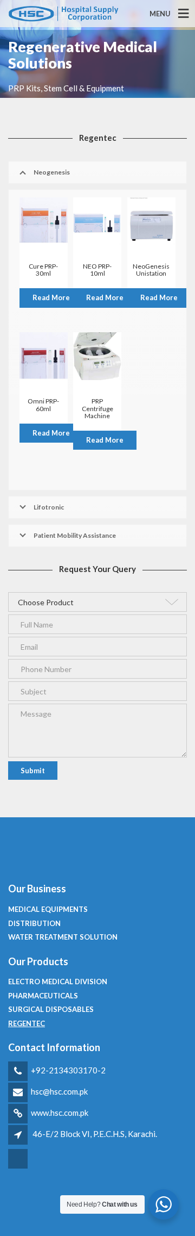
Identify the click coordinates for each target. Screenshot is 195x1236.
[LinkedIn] (18, 1167)
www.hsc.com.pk (59, 1112)
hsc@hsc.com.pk (59, 1091)
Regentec (26, 1023)
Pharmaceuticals (43, 995)
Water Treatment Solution (63, 937)
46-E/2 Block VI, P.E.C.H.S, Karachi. (94, 1134)
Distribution (34, 923)
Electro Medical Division (57, 981)
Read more (51, 297)
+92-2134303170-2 (68, 1070)
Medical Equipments (48, 909)
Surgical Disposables (51, 1009)
